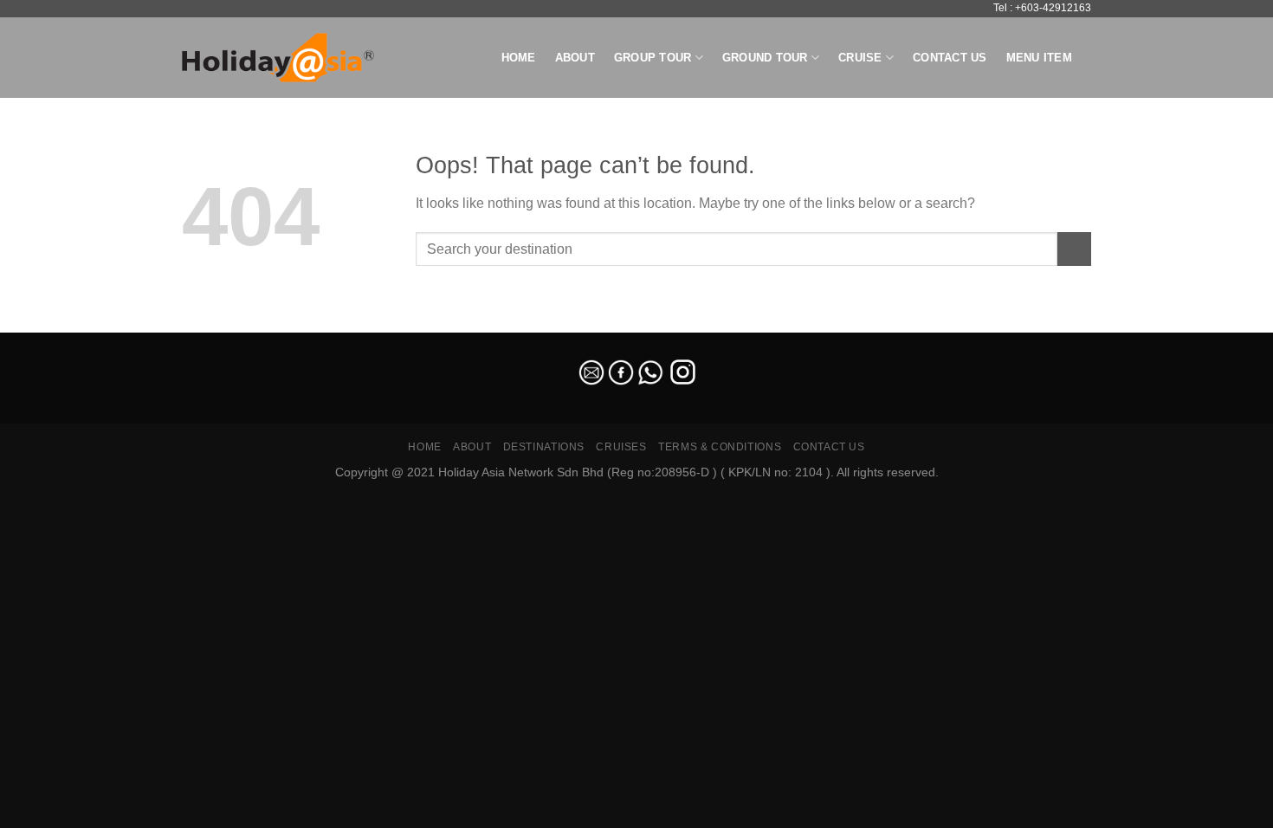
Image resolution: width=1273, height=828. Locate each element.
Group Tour (653, 57)
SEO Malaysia (36, 321)
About (575, 57)
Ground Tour (765, 57)
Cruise (860, 57)
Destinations (544, 447)
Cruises (621, 447)
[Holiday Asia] (278, 57)
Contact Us (950, 57)
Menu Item (1039, 57)
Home (518, 57)
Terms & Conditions (719, 447)
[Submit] (1074, 249)
